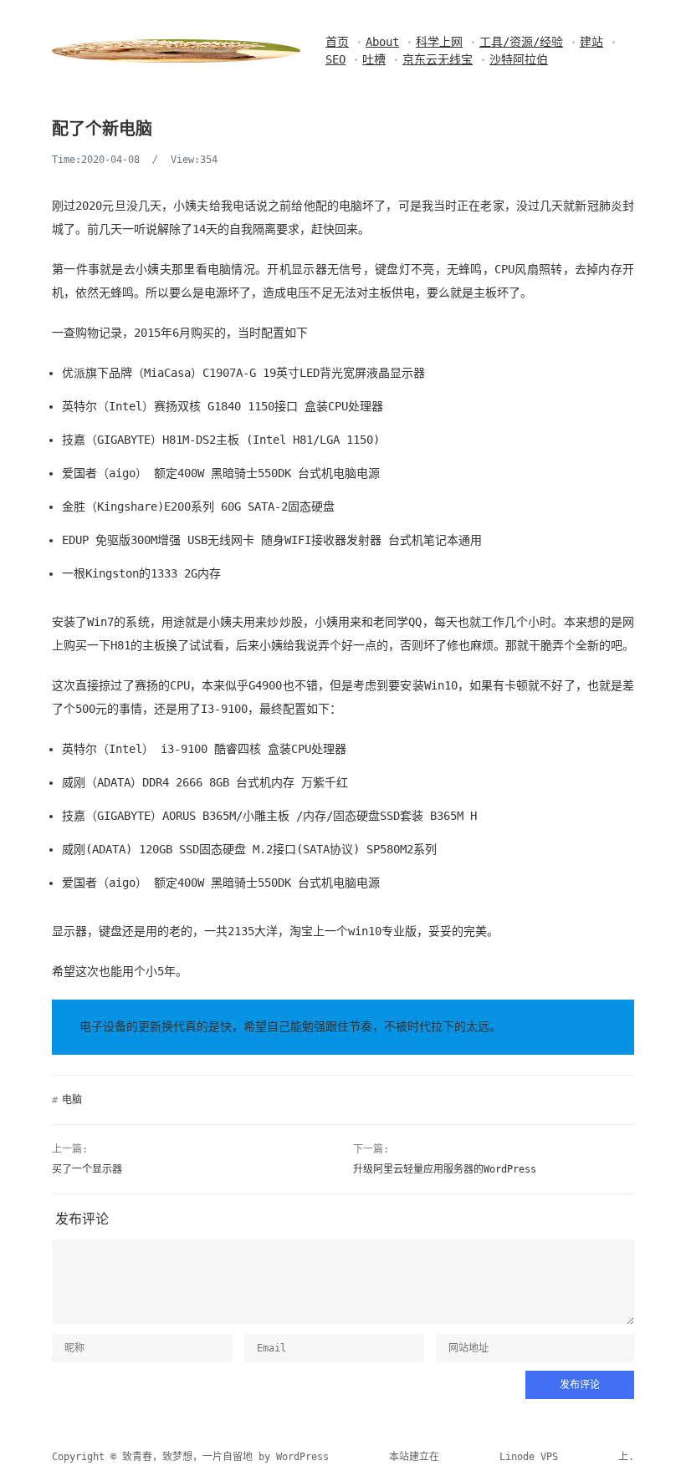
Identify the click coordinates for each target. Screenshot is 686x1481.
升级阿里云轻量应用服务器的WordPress (444, 1169)
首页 (337, 41)
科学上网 (439, 41)
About (382, 41)
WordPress (302, 1457)
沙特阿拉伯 (518, 59)
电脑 (72, 1100)
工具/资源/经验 (521, 41)
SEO (335, 59)
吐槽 (374, 59)
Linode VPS (528, 1457)
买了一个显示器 (87, 1169)
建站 (591, 41)
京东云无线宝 (437, 59)
